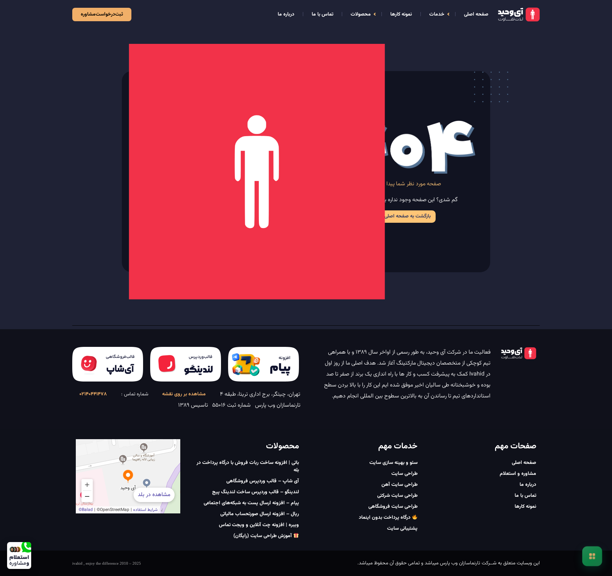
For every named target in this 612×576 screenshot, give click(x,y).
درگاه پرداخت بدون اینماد (385, 518)
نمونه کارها (401, 14)
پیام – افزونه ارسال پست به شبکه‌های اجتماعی (251, 503)
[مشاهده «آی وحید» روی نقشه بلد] (128, 476)
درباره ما (286, 14)
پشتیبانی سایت (402, 529)
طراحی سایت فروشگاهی (393, 507)
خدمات (436, 14)
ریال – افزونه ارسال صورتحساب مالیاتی (259, 514)
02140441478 (93, 394)
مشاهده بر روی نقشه (184, 394)
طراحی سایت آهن (399, 485)
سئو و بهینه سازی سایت (393, 463)
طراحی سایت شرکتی (397, 496)
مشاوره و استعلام (518, 474)
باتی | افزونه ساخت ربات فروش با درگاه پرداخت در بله (248, 466)
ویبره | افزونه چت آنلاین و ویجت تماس (259, 525)
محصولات (361, 14)
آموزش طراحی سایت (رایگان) (263, 536)
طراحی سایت (404, 474)
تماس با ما (322, 14)
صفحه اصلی (476, 14)
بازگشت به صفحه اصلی (407, 216)
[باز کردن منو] (592, 556)
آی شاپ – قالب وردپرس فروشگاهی (262, 481)
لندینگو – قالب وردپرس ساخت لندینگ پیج (255, 492)
